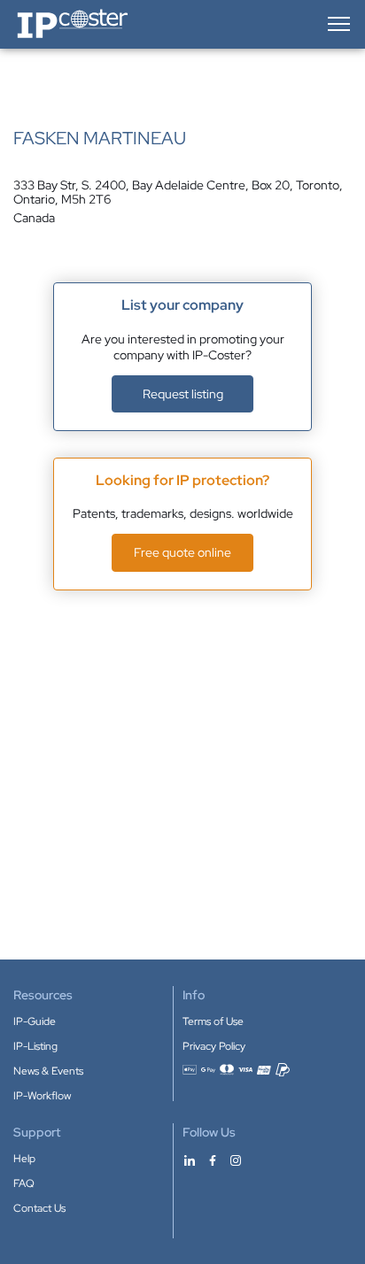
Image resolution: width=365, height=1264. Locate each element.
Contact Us (39, 1208)
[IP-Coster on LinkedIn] (189, 1159)
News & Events (48, 1071)
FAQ (24, 1183)
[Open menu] (337, 24)
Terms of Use (213, 1021)
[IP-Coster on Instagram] (236, 1159)
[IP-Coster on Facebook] (213, 1159)
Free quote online (182, 552)
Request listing (183, 394)
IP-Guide (34, 1021)
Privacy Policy (213, 1046)
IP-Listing (35, 1046)
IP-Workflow (42, 1096)
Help (24, 1159)
